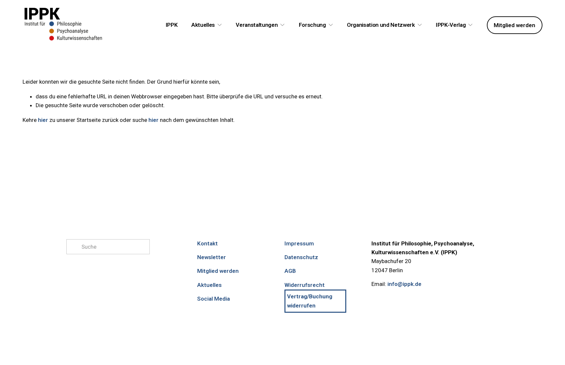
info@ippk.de (404, 284)
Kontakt (207, 243)
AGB (290, 271)
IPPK (172, 25)
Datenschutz (301, 257)
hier (43, 120)
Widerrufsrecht (304, 285)
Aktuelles (209, 285)
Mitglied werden (514, 25)
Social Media (213, 298)
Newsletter (211, 257)
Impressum (299, 243)
